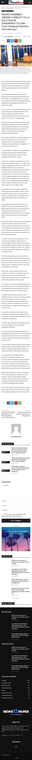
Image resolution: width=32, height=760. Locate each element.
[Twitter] (12, 40)
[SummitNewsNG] (3, 36)
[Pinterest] (16, 40)
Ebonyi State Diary (4, 452)
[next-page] (5, 476)
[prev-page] (3, 476)
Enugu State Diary (4, 471)
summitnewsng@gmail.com (15, 735)
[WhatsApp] (19, 40)
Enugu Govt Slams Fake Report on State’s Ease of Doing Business (23, 414)
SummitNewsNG (9, 36)
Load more (15, 598)
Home (3, 7)
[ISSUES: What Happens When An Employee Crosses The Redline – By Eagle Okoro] (6, 582)
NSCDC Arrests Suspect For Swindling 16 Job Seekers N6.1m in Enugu (20, 562)
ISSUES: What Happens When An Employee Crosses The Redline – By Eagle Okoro (20, 581)
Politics (7, 7)
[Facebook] (8, 40)
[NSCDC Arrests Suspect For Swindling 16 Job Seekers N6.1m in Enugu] (6, 563)
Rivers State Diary (9, 11)
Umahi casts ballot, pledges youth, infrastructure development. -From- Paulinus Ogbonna (21, 459)
